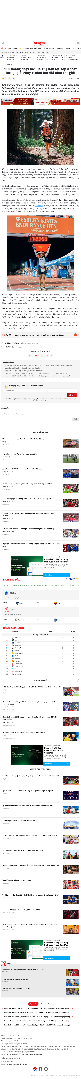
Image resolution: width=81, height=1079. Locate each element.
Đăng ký (71, 395)
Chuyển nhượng (48, 48)
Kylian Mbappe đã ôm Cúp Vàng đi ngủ (15, 979)
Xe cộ (4, 442)
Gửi (75, 419)
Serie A (57, 585)
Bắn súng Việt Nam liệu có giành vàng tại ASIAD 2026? (23, 850)
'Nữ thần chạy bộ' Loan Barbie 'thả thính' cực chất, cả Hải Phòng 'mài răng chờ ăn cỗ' (36, 373)
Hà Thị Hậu (10, 347)
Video (4, 546)
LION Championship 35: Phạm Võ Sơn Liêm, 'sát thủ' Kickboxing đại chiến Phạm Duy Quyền (30, 926)
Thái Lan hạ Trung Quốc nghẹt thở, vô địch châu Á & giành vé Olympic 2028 (30, 776)
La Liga (51, 585)
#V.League (45, 52)
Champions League (63, 48)
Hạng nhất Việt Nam (29, 585)
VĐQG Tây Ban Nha (8, 531)
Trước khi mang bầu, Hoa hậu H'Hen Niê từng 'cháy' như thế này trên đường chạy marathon (38, 365)
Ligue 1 (71, 585)
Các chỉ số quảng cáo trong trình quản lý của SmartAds (56, 560)
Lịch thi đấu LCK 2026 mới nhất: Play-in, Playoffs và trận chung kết (27, 791)
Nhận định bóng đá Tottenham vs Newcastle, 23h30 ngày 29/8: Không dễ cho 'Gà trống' (37, 1021)
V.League (5, 585)
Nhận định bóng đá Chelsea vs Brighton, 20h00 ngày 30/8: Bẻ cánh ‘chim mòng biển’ (36, 1012)
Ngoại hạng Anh (7, 472)
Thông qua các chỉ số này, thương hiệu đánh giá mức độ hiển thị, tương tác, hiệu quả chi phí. (56, 565)
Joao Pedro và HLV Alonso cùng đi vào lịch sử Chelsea (22, 469)
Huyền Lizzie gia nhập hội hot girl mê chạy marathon (24, 371)
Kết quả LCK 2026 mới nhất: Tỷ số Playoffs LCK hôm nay (23, 910)
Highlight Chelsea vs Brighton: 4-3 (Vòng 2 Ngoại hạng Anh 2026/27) (31, 544)
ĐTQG (4, 735)
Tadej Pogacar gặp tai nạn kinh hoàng (16, 880)
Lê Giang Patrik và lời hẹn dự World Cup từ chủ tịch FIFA (23, 732)
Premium (16, 48)
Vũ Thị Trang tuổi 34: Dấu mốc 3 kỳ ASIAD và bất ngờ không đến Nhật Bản (30, 835)
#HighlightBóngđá (23, 52)
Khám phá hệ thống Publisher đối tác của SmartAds (53, 750)
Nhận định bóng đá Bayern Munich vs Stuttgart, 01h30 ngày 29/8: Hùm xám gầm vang (37, 1025)
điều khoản (69, 399)
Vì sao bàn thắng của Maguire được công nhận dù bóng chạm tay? (27, 484)
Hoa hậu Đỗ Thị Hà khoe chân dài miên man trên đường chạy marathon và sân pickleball (37, 376)
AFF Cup (5, 690)
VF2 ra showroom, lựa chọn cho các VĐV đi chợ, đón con (23, 439)
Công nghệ (6, 457)
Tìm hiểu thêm (49, 575)
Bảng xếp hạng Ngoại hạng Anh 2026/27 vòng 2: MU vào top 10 (26, 499)
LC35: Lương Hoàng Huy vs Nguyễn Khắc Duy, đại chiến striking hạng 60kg (30, 865)
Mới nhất (8, 48)
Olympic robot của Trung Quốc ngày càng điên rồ (20, 454)
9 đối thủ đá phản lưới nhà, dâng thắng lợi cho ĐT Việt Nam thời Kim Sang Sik (31, 687)
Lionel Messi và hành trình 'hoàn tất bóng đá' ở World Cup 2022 (23, 969)
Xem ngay (48, 763)
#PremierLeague (35, 52)
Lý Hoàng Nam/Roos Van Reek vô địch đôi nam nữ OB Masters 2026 (28, 806)
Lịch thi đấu (11, 579)
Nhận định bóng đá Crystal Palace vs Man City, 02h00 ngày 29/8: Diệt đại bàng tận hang (30, 703)
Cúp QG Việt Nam (15, 585)
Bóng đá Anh (28, 48)
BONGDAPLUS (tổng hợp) (13, 343)
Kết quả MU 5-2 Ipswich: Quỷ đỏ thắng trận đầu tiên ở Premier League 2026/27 (28, 514)
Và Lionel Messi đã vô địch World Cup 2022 (16, 989)
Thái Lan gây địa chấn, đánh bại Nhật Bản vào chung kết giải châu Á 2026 (30, 895)
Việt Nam (37, 48)
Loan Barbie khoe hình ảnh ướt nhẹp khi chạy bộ (22, 368)
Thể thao (9, 65)
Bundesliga (64, 585)
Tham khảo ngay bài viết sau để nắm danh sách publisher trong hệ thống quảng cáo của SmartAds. (55, 756)
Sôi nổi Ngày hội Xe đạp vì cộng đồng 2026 (18, 821)
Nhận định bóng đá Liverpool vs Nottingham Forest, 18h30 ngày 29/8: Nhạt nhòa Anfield (30, 718)
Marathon (39, 206)
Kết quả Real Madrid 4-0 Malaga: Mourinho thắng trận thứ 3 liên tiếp (28, 529)
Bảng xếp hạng (13, 627)
